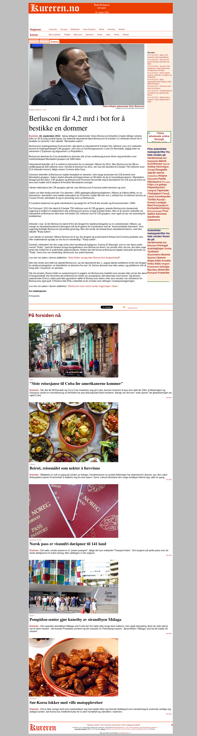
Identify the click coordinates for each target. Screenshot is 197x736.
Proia (165, 211)
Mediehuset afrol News (113, 729)
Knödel (151, 202)
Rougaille (161, 169)
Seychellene (154, 254)
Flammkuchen (156, 187)
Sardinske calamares (153, 218)
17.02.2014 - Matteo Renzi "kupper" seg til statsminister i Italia (158, 99)
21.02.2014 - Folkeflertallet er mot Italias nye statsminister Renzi (159, 93)
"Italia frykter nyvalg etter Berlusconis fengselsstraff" (94, 257)
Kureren (33, 136)
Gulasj (151, 166)
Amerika (111, 29)
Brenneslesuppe (154, 211)
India (158, 260)
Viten (108, 34)
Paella (162, 178)
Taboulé (166, 164)
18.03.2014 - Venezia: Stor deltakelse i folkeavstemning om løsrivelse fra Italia (158, 68)
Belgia (151, 260)
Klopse (162, 175)
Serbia (167, 248)
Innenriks (53, 29)
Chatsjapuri (154, 193)
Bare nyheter (55, 34)
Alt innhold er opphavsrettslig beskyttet (135, 729)
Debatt (126, 34)
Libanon (161, 257)
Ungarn (165, 263)
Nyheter (90, 725)
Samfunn (90, 34)
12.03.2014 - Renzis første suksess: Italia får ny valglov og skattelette (159, 75)
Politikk (67, 34)
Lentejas (161, 202)
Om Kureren (106, 725)
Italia (158, 263)
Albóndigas (162, 166)
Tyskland (152, 251)
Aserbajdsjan (155, 248)
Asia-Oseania (89, 29)
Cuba (31, 379)
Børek (162, 161)
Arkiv (97, 725)
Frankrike (163, 272)
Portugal (162, 245)
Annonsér (116, 725)
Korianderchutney (158, 208)
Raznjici (161, 199)
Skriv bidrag (127, 725)
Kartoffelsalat (155, 164)
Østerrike (163, 269)
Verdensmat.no (156, 158)
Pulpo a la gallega (157, 184)
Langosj (152, 190)
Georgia (164, 266)
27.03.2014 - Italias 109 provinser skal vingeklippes (158, 56)
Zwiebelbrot (152, 176)
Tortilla (152, 199)
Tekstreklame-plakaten (149, 727)
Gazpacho (153, 161)
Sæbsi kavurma (157, 213)
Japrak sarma (155, 172)
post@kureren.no (125, 733)
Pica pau (166, 182)
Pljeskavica (154, 181)
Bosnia (165, 254)
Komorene (153, 267)
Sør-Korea (33, 698)
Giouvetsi (152, 179)
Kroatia (166, 260)
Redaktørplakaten (119, 727)
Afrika (101, 29)
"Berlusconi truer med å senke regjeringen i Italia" (93, 286)
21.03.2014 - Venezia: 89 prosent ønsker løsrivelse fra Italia (158, 62)
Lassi (151, 196)
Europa (64, 29)
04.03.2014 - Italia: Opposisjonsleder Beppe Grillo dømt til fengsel (159, 82)
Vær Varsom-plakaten (132, 727)
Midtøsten (75, 29)
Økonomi (78, 34)
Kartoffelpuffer (163, 196)
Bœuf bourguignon (157, 205)
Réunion (152, 245)
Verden (122, 29)
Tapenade (163, 190)
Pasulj (165, 193)
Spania (151, 257)
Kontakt (137, 725)
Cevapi (151, 170)
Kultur (100, 34)
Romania (152, 273)
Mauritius (152, 270)
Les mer (169, 397)
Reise (116, 34)
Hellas (151, 263)
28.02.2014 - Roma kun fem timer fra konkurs (159, 87)
